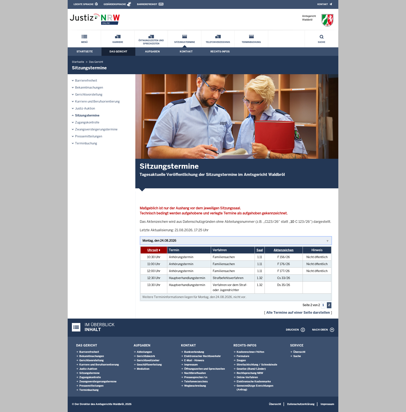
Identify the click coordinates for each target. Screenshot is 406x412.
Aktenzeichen (284, 250)
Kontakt (322, 4)
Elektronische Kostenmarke (254, 381)
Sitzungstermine (184, 42)
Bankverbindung (194, 352)
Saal (259, 250)
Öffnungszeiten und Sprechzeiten (151, 42)
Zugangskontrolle (87, 122)
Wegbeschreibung (195, 385)
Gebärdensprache (115, 4)
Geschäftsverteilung (149, 364)
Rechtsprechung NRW (250, 373)
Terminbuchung (251, 42)
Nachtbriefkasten (195, 373)
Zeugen (241, 360)
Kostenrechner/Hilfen (250, 352)
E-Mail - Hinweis (194, 360)
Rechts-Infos (220, 51)
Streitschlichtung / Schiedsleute (257, 364)
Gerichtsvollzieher (148, 360)
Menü (84, 42)
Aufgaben (152, 51)
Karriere (117, 42)
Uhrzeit (152, 250)
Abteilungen (144, 352)
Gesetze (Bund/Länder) (251, 369)
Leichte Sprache (83, 4)
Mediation (143, 369)
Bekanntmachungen (89, 87)
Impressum (191, 364)
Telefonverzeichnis (218, 42)
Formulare (243, 356)
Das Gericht (118, 51)
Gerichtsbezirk (146, 356)
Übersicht (299, 352)
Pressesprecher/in (195, 377)
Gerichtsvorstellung (88, 94)
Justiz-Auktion (85, 108)
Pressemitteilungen (88, 136)
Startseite (85, 51)
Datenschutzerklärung (300, 404)
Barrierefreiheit (147, 4)
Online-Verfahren (247, 377)
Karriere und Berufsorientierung (97, 101)
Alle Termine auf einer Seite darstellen (298, 312)
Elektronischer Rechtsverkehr (202, 356)
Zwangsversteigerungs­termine (96, 129)
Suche (321, 42)
